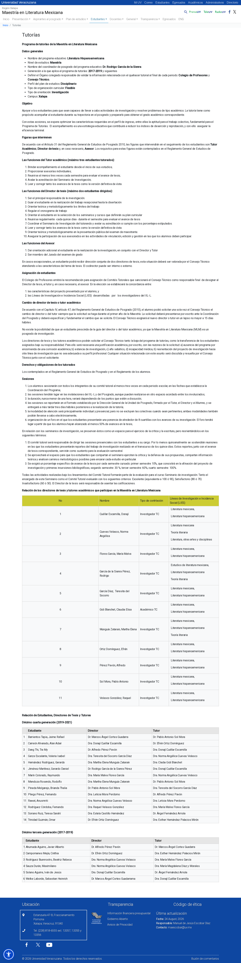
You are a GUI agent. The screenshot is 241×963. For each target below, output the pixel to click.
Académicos (195, 2)
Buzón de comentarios (205, 958)
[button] (185, 11)
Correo (148, 2)
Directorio (232, 2)
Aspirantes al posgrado (47, 19)
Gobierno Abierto (117, 919)
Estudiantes (162, 2)
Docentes (115, 19)
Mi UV (137, 2)
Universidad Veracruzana (18, 2)
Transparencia (149, 19)
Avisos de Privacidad (119, 924)
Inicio (6, 19)
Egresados (178, 2)
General (131, 19)
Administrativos (215, 2)
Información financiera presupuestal (128, 913)
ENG (181, 19)
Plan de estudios (76, 19)
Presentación (20, 19)
